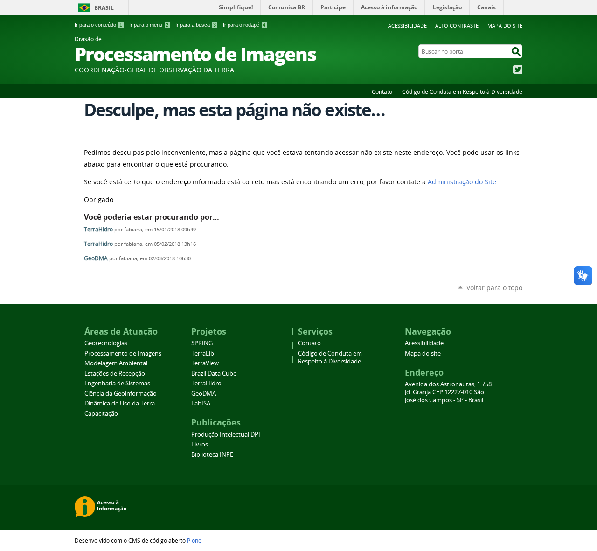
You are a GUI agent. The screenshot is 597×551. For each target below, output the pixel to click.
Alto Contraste (457, 25)
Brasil (104, 8)
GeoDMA (96, 258)
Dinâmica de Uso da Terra (119, 403)
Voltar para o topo (494, 287)
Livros (199, 444)
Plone (194, 540)
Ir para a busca (195, 25)
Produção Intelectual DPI (225, 435)
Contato (382, 91)
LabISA (200, 403)
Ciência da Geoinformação (120, 394)
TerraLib (202, 353)
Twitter (517, 69)
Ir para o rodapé (244, 25)
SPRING (202, 343)
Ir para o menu (148, 25)
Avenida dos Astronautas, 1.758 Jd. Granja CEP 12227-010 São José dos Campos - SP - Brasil (448, 392)
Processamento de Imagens (122, 353)
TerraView (205, 363)
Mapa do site (504, 25)
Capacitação (101, 414)
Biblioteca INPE (212, 455)
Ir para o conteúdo (98, 25)
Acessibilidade (407, 25)
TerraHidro (98, 229)
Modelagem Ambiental (115, 363)
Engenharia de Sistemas (117, 383)
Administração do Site (462, 182)
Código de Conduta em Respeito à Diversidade (462, 91)
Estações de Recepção (114, 373)
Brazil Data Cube (213, 373)
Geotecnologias (105, 343)
